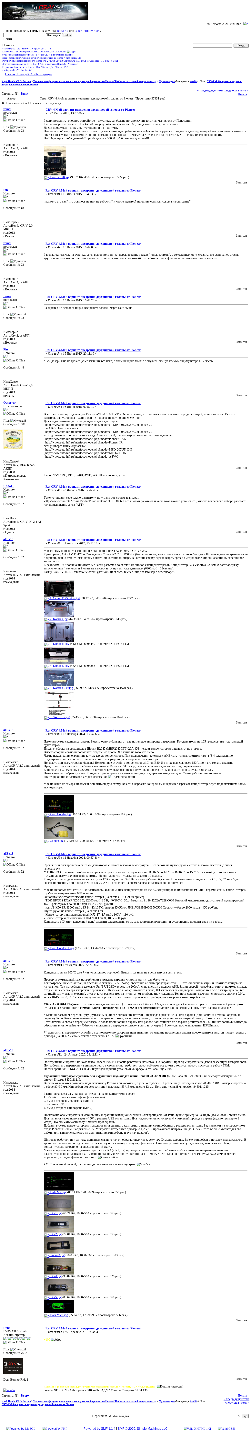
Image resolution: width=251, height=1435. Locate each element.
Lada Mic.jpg (57, 1192)
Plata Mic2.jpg (58, 1315)
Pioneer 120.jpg (59, 177)
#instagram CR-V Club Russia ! (17, 70)
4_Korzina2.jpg (59, 665)
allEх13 (8, 539)
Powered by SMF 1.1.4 (99, 1428)
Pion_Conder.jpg (60, 814)
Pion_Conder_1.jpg (61, 948)
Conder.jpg (56, 840)
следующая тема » (236, 90)
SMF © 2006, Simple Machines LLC (143, 1428)
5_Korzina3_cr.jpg (61, 688)
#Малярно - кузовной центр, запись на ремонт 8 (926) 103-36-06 (34, 51)
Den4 (6, 1327)
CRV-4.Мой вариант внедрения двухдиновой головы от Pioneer (90, 109)
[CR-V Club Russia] (9, 1390)
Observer (9, 402)
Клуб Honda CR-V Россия (16, 81)
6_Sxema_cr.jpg (59, 717)
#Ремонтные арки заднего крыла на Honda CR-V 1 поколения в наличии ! (38, 54)
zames (7, 109)
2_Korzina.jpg (58, 619)
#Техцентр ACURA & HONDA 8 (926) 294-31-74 (26, 48)
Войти (31, 74)
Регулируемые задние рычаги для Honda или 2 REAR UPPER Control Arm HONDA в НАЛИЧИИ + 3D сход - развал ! (60, 60)
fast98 (193, 81)
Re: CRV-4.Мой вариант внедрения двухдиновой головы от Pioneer (93, 190)
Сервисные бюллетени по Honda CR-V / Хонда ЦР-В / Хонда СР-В (35, 67)
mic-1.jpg (55, 1213)
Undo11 (8, 486)
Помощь (21, 74)
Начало (10, 74)
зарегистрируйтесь (87, 30)
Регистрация (43, 74)
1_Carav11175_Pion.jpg (64, 598)
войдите (62, 30)
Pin (5, 190)
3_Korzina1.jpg (59, 643)
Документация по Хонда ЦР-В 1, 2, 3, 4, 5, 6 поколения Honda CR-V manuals (40, 64)
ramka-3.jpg (57, 1255)
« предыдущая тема (210, 90)
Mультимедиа (167, 81)
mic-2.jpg (55, 1234)
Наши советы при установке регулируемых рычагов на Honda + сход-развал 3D (41, 58)
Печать (242, 94)
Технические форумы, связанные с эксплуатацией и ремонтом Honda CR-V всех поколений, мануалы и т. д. (94, 81)
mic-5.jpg (55, 1297)
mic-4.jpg (55, 1276)
